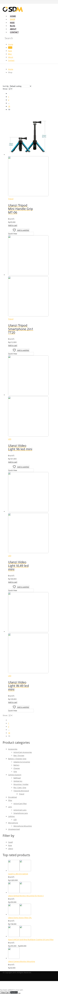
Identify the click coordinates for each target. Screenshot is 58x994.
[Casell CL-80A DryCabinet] (31, 866)
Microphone (13, 823)
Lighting (11, 816)
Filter (10, 800)
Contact (14, 32)
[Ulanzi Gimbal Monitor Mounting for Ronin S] (31, 888)
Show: (5, 89)
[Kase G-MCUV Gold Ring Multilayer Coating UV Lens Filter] (31, 932)
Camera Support (14, 774)
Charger (16, 768)
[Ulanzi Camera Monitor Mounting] (31, 954)
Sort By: (6, 86)
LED (9, 439)
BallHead (17, 778)
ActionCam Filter (20, 803)
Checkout (14, 992)
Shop (12, 19)
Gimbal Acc (17, 781)
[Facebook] (53, 1)
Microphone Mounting (22, 826)
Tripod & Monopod (21, 791)
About (13, 29)
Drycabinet (12, 797)
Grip (15, 771)
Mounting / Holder (20, 784)
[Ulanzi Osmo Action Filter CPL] (31, 910)
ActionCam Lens (19, 810)
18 (9, 106)
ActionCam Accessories (22, 752)
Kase (12, 22)
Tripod (10, 199)
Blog (12, 25)
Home (13, 16)
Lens (10, 807)
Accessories (12, 749)
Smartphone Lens (20, 813)
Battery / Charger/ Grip (17, 758)
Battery (16, 765)
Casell (10, 842)
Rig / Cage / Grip (19, 787)
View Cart (5, 993)
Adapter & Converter (21, 762)
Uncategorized (14, 829)
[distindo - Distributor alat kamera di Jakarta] (13, 11)
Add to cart (12, 225)
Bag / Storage (18, 755)
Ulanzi (10, 848)
